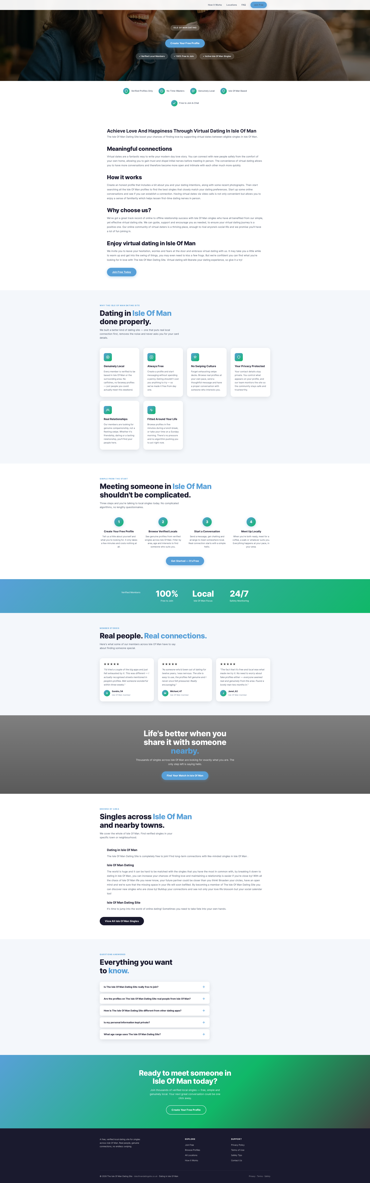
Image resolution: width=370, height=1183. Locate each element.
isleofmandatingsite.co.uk (145, 1176)
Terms (260, 1176)
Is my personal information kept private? (127, 1022)
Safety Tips (236, 1155)
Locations (231, 4)
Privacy (252, 1176)
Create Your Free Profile (184, 43)
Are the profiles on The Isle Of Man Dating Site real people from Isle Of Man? (147, 998)
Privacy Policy (238, 1145)
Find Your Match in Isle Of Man (185, 775)
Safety (267, 1176)
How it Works (215, 4)
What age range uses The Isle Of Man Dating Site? (132, 1034)
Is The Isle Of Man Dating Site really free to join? (131, 986)
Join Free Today (121, 272)
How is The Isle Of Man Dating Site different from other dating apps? (142, 1010)
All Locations (191, 1155)
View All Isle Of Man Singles (122, 921)
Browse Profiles (192, 1150)
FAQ (244, 4)
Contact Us (236, 1160)
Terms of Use (237, 1150)
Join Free (258, 5)
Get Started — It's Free (185, 560)
